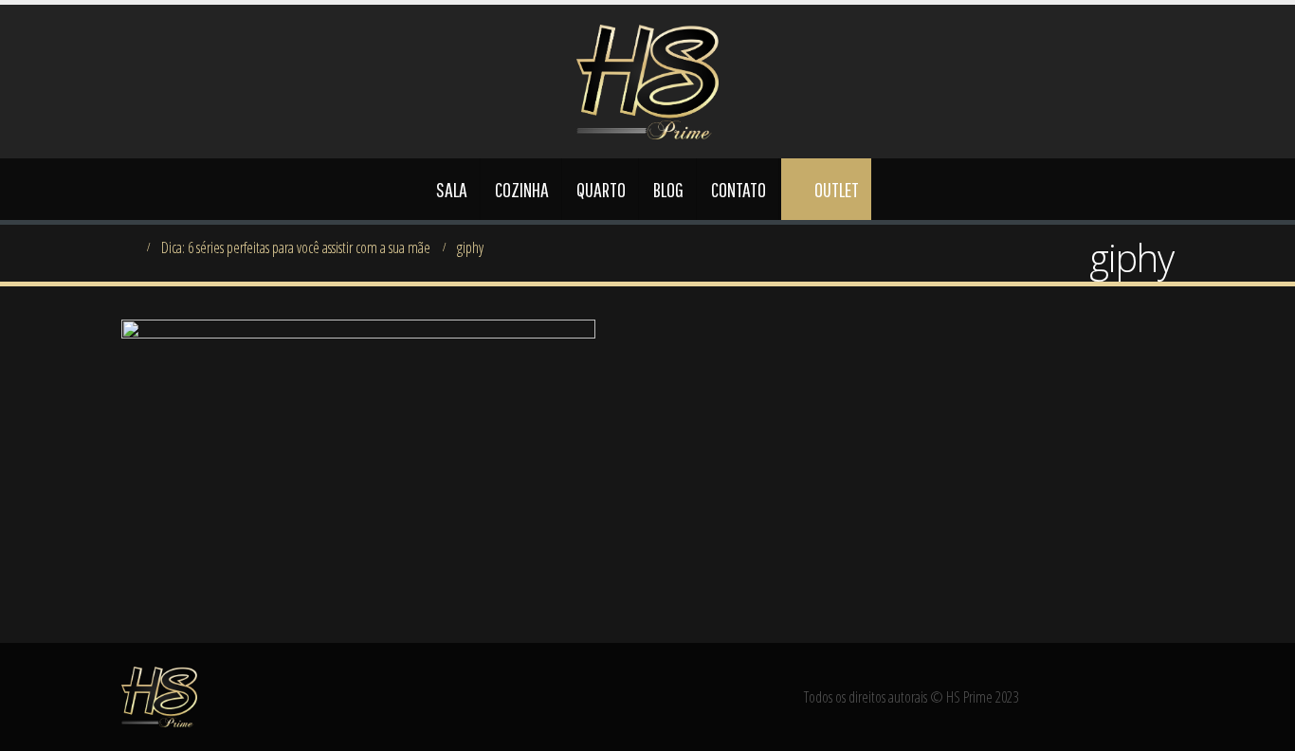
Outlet (836, 189)
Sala (451, 189)
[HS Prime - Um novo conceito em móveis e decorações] (647, 82)
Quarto (601, 189)
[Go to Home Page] (128, 247)
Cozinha (522, 189)
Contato (738, 189)
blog (668, 189)
